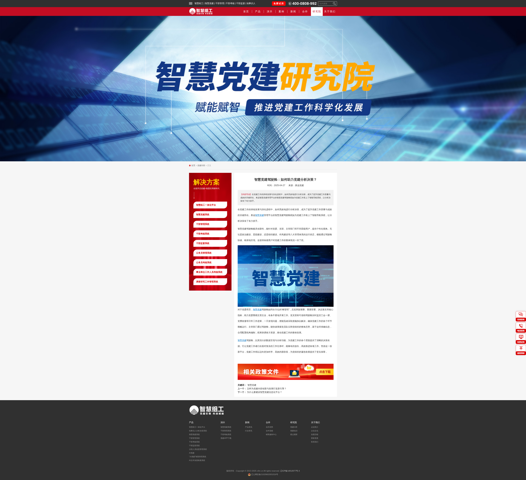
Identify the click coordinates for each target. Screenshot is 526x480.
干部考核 (230, 3)
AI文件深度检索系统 (197, 460)
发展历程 (314, 434)
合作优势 (269, 427)
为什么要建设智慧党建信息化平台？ (264, 392)
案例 (281, 11)
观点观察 (293, 434)
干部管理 (219, 3)
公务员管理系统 (203, 253)
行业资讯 (248, 431)
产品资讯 (248, 427)
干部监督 (240, 3)
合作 (305, 11)
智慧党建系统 (202, 214)
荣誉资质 (314, 438)
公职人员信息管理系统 (198, 449)
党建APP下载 (226, 438)
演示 (223, 422)
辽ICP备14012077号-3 (290, 471)
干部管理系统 (202, 224)
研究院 (317, 11)
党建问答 (201, 165)
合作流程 (269, 431)
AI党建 (191, 453)
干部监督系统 (202, 243)
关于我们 (330, 11)
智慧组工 (199, 3)
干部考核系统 (202, 234)
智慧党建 (209, 3)
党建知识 (293, 431)
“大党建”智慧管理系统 (197, 457)
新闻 (293, 11)
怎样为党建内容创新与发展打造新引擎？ (266, 388)
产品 (191, 422)
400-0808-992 (304, 3)
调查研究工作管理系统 (207, 281)
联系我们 (314, 442)
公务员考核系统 (203, 262)
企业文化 (314, 431)
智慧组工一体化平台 (206, 205)
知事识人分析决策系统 (198, 431)
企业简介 (314, 427)
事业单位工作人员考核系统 (209, 272)
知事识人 (251, 3)
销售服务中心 (271, 434)
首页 (246, 11)
